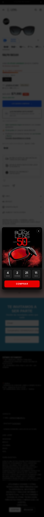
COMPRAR (22, 283)
